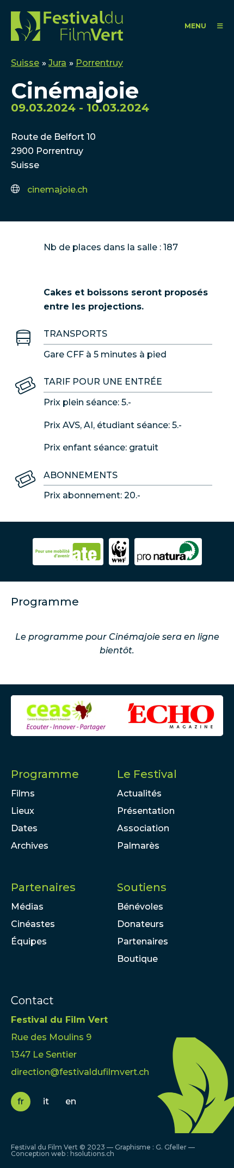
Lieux (22, 811)
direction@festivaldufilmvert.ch (80, 1072)
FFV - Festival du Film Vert (69, 26)
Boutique (137, 959)
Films (23, 793)
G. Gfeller (171, 1147)
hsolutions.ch (92, 1154)
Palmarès (138, 846)
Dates (24, 828)
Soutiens (142, 887)
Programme (45, 774)
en (70, 1101)
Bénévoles (140, 906)
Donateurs (140, 924)
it (46, 1101)
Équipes (29, 941)
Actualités (139, 793)
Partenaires (43, 887)
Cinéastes (33, 924)
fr (20, 1101)
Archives (29, 846)
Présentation (146, 811)
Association (143, 828)
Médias (27, 906)
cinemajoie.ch (57, 189)
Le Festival (147, 774)
